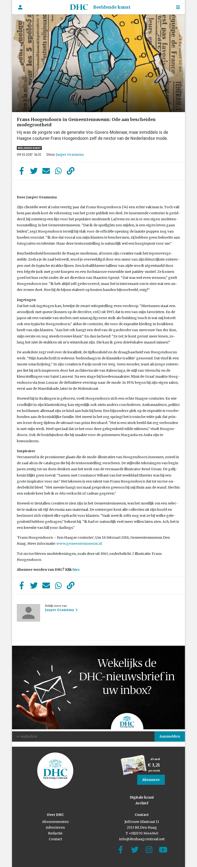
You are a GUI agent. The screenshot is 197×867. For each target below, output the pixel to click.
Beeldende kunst (111, 7)
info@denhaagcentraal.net (142, 839)
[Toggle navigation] (178, 7)
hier (75, 569)
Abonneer (151, 780)
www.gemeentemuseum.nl (79, 543)
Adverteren (55, 827)
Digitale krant (142, 797)
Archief (141, 803)
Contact (55, 839)
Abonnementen (55, 822)
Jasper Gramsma (70, 154)
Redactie (55, 833)
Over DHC (55, 815)
